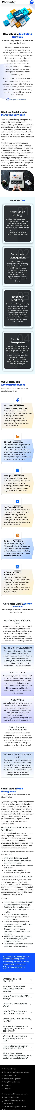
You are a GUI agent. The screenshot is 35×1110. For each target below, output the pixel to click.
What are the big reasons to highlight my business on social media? (15, 1028)
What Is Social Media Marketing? (12, 980)
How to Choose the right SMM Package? (16, 997)
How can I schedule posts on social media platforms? (15, 1047)
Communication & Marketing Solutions (17, 1072)
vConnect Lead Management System (16, 1094)
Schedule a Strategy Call (16, 967)
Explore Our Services (18, 100)
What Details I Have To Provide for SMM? (16, 1019)
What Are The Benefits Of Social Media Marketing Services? (14, 988)
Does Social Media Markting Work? (15, 1004)
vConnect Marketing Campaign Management (14, 1101)
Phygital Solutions (10, 1069)
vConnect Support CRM (12, 1097)
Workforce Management (12, 1079)
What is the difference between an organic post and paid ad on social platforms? (16, 1055)
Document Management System (15, 1107)
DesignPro (7, 1088)
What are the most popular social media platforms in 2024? (15, 1038)
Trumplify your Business (12, 1082)
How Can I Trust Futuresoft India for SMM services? (15, 1012)
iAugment (7, 1085)
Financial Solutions (10, 1075)
